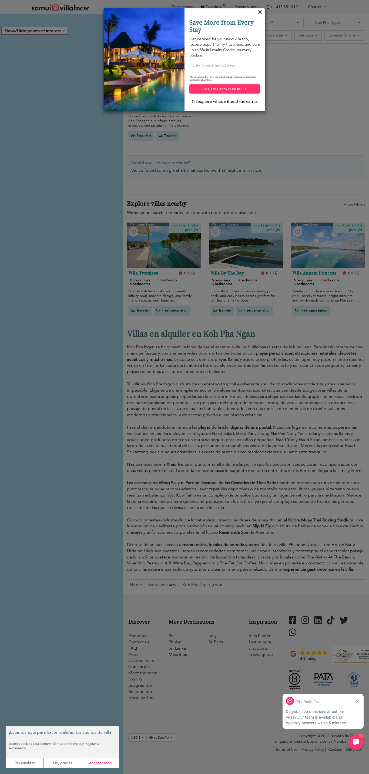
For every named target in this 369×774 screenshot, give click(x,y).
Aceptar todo (100, 763)
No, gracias (62, 763)
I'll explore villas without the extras (225, 101)
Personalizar (25, 763)
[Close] (260, 13)
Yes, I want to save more (225, 89)
